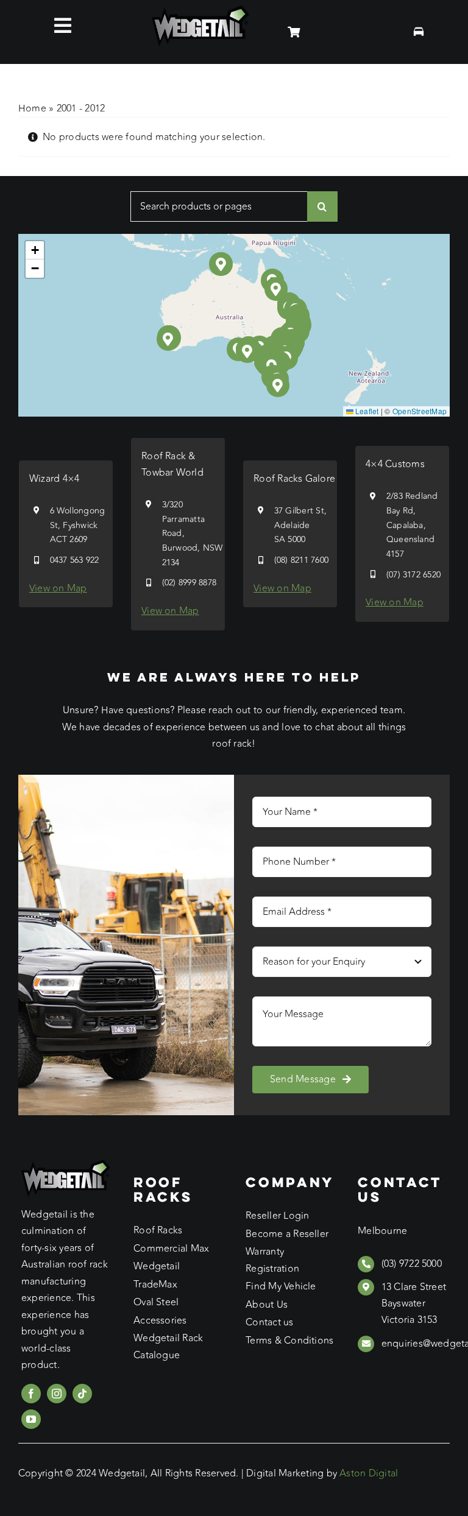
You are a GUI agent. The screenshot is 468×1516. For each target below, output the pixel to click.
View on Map (58, 588)
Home (32, 108)
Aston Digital (368, 1473)
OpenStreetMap (419, 411)
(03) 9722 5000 (411, 1264)
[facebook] (31, 1393)
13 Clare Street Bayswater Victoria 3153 (414, 1303)
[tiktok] (82, 1393)
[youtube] (31, 1419)
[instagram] (56, 1393)
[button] (248, 351)
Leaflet (366, 411)
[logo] (200, 10)
